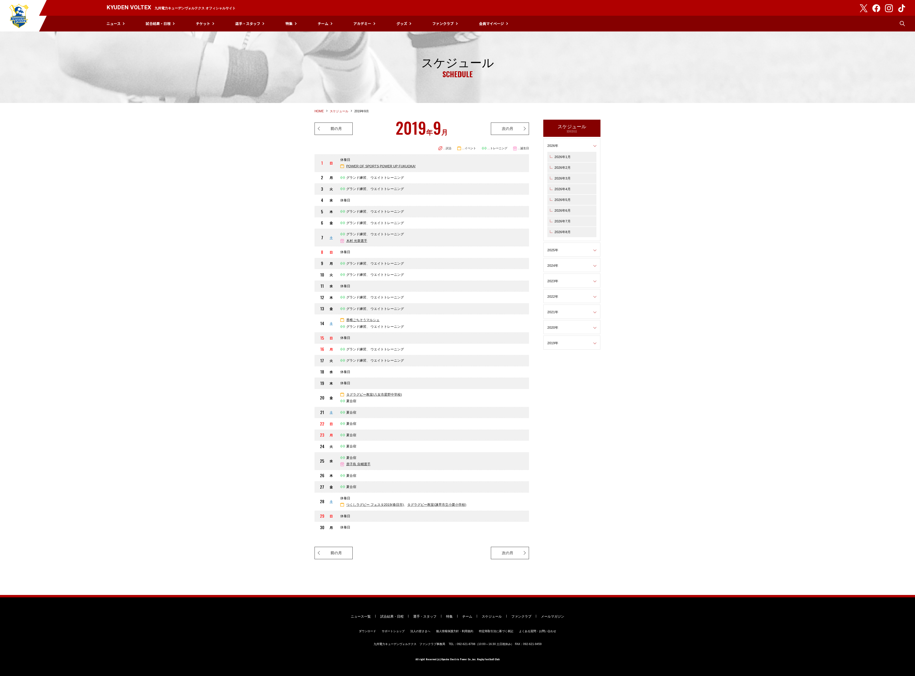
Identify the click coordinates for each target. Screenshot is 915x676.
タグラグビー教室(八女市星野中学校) (374, 394)
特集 (289, 23)
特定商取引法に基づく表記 (496, 631)
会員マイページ (491, 23)
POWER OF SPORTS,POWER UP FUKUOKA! (381, 166)
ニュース (114, 23)
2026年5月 (562, 200)
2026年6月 (562, 210)
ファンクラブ (443, 23)
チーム (323, 23)
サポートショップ (393, 631)
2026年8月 (562, 232)
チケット (203, 23)
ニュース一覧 (361, 616)
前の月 (336, 129)
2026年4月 (562, 189)
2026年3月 (562, 178)
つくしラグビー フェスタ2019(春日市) (375, 505)
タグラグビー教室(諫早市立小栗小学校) (436, 505)
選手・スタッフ (247, 23)
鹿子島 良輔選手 (358, 464)
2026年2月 (562, 167)
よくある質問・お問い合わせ (537, 631)
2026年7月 (562, 221)
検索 (902, 23)
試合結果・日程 (158, 23)
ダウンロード (367, 631)
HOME (319, 111)
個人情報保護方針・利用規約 (454, 631)
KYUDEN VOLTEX (19, 15)
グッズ (401, 23)
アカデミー (362, 23)
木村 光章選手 (356, 241)
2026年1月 (562, 157)
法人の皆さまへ (420, 631)
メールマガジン (552, 616)
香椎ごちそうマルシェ (363, 320)
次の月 (507, 129)
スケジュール (339, 111)
